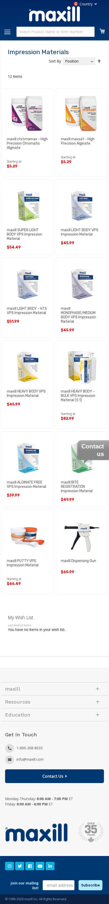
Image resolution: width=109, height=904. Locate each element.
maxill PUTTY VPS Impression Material (23, 563)
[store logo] (54, 14)
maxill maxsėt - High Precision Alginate (78, 141)
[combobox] (55, 32)
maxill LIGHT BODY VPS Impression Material (79, 232)
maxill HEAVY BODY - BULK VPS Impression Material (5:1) (78, 395)
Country (86, 4)
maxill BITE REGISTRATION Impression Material (77, 486)
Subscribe (90, 885)
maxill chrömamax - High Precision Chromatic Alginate (27, 143)
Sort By (55, 61)
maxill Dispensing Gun (78, 561)
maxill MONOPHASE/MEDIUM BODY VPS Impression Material (78, 315)
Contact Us (53, 776)
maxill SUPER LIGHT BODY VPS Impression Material (24, 234)
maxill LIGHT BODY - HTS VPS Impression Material (27, 310)
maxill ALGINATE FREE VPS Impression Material (26, 484)
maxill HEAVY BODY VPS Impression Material (26, 393)
